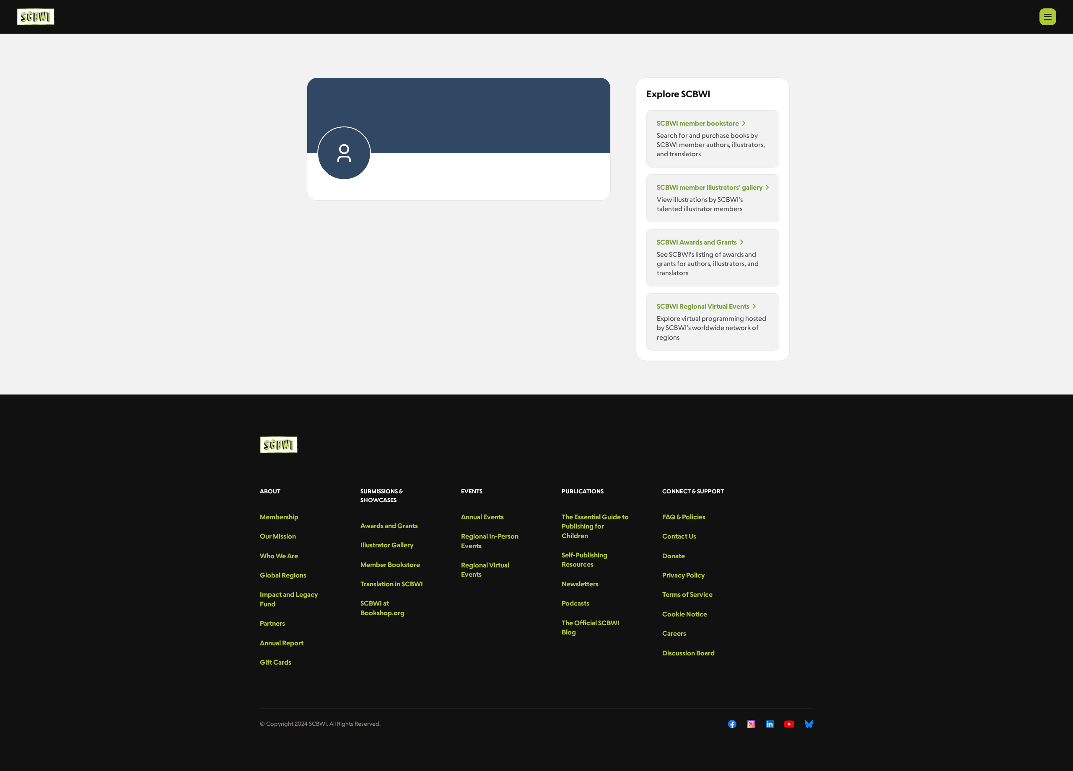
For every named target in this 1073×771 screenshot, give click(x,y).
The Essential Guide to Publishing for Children (595, 526)
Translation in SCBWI (391, 584)
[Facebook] (732, 724)
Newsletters (580, 584)
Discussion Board (688, 653)
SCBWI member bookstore (698, 123)
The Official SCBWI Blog (590, 627)
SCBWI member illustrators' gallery (709, 187)
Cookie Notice (684, 614)
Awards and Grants (389, 525)
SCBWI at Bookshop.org (382, 607)
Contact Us (679, 536)
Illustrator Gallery (386, 545)
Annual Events (482, 517)
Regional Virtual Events (485, 569)
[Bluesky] (809, 724)
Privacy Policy (683, 575)
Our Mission (278, 536)
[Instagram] (751, 724)
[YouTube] (789, 724)
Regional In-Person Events (489, 540)
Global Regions (283, 575)
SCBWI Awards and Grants (697, 242)
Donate (673, 556)
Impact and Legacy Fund (289, 599)
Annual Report (281, 643)
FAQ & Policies (683, 517)
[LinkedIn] (770, 724)
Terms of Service (687, 594)
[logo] (35, 16)
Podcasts (575, 603)
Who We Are (279, 556)
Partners (272, 623)
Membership (279, 517)
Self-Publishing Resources (584, 559)
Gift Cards (275, 662)
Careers (674, 633)
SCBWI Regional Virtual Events (703, 306)
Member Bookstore (390, 564)
